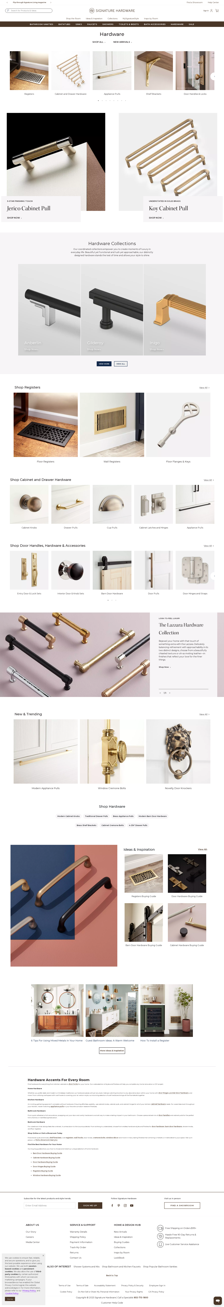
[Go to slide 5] (114, 100)
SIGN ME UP (90, 1205)
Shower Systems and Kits (86, 1266)
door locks (73, 1084)
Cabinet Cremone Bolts (113, 825)
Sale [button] (191, 24)
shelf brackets (55, 1138)
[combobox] (28, 11)
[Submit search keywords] (8, 10)
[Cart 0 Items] (217, 10)
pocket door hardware (178, 1093)
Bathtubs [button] (64, 24)
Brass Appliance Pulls (123, 816)
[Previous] (7, 2)
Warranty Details (78, 1232)
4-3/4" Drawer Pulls (138, 825)
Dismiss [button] (10, 1299)
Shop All (98, 42)
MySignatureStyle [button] (131, 18)
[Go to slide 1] (98, 100)
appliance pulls (57, 1106)
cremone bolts (99, 1138)
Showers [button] (108, 24)
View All (121, 364)
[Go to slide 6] (118, 100)
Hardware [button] (177, 24)
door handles (164, 1115)
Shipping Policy (78, 1237)
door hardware (158, 1126)
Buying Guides (121, 1242)
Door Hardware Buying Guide (45, 1162)
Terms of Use (65, 1285)
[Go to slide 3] (106, 100)
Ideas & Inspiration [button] (94, 18)
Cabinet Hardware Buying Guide (46, 1158)
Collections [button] (112, 18)
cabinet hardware (158, 1104)
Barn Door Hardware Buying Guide (47, 1153)
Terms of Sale (82, 1285)
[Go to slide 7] (121, 100)
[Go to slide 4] (110, 100)
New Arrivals (122, 42)
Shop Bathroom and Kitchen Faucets (121, 1266)
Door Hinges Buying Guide (44, 1166)
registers (69, 1138)
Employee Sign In (157, 1285)
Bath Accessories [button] (155, 24)
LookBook (119, 1258)
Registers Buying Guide (43, 1171)
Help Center (213, 2)
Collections (119, 1247)
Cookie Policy (66, 1292)
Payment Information (81, 1242)
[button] (43, 1255)
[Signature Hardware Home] (112, 10)
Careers (30, 1237)
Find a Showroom (195, 2)
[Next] (52, 2)
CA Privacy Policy (156, 1292)
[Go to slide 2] (102, 100)
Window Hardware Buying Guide (47, 1175)
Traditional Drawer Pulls (96, 816)
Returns (74, 1252)
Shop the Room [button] (73, 18)
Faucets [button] (92, 24)
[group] (29, 2)
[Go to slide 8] (125, 100)
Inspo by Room (122, 1252)
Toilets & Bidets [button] (129, 24)
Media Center (33, 1242)
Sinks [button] (79, 24)
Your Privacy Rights (134, 1292)
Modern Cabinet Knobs (68, 816)
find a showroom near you (46, 1140)
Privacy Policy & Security (132, 1285)
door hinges (163, 1093)
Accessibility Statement (105, 1285)
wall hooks (78, 1138)
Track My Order (78, 1247)
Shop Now (14, 218)
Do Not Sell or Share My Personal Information (98, 1292)
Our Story (31, 1232)
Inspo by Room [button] (151, 18)
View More (105, 364)
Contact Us (75, 1258)
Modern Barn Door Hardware (153, 816)
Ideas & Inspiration (123, 1237)
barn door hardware (173, 1126)
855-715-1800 (37, 2)
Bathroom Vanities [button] (41, 24)
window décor (112, 1138)
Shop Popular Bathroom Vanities (160, 1266)
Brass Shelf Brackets (86, 825)
